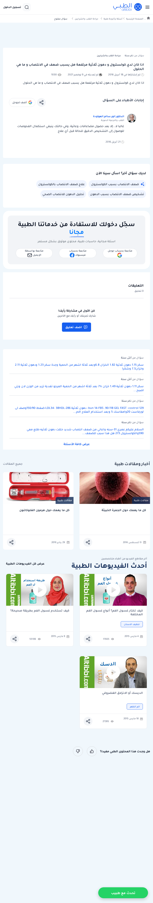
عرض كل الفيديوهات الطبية (25, 564)
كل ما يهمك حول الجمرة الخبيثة (124, 510)
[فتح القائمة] (146, 7)
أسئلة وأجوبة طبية (113, 18)
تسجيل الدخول (12, 7)
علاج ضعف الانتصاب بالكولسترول (61, 184)
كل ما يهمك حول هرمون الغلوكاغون (44, 510)
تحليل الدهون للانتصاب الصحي (63, 194)
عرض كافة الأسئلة (77, 444)
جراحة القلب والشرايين (86, 18)
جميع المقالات (13, 464)
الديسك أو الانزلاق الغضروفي (122, 693)
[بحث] (27, 7)
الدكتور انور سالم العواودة (108, 116)
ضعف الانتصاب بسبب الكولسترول (115, 184)
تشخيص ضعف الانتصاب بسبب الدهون (117, 194)
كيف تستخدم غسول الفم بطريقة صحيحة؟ (39, 611)
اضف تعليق (73, 327)
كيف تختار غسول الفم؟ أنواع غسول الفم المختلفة (114, 612)
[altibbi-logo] (128, 7)
